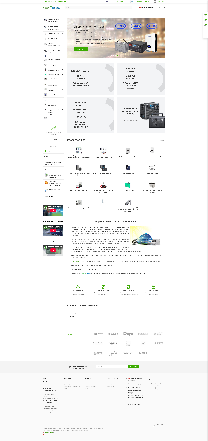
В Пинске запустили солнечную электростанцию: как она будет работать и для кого (53, 162)
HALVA (72, 316)
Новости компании (89, 381)
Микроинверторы (152, 173)
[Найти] (130, 7)
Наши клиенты (75, 261)
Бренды (45, 381)
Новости (45, 156)
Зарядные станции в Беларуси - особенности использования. (55, 175)
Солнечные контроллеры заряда (79, 190)
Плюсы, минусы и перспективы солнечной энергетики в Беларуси (55, 183)
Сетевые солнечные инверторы (152, 156)
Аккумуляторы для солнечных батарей (152, 191)
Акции (86, 388)
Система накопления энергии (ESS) (78, 208)
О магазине (67, 378)
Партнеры (66, 388)
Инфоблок (88, 378)
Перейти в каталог (81, 46)
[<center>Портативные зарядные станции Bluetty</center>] (153, 115)
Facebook (151, 384)
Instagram (156, 384)
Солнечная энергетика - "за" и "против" (55, 190)
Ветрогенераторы (103, 208)
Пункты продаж (48, 385)
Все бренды (71, 334)
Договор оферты (68, 384)
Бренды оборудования (90, 386)
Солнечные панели (128, 173)
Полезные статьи (89, 384)
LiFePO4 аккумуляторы (128, 190)
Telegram (160, 384)
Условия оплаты (111, 381)
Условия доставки (111, 384)
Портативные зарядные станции (103, 173)
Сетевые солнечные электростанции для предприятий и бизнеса (103, 156)
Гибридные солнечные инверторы (127, 156)
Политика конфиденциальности (72, 386)
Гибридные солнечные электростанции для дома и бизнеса (79, 156)
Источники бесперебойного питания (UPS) (79, 174)
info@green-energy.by (134, 384)
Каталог (46, 378)
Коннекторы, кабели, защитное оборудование (103, 191)
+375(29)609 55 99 (49, 434)
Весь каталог (161, 140)
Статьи (45, 169)
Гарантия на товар (111, 386)
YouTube (156, 388)
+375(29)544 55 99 (49, 432)
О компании (67, 381)
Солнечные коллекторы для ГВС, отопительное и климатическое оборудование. (128, 209)
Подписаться (133, 366)
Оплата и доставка (113, 378)
